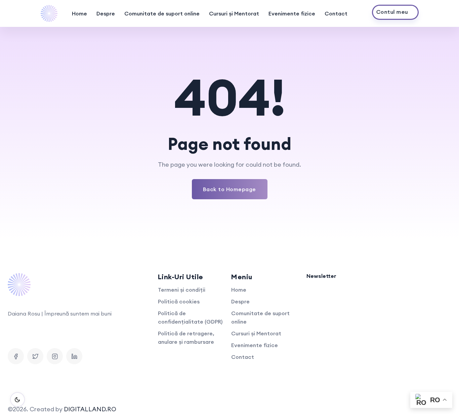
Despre (105, 13)
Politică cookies (179, 301)
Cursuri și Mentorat (234, 13)
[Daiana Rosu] (49, 13)
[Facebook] (16, 356)
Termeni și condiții (181, 289)
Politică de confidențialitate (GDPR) (190, 317)
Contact (336, 13)
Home (79, 13)
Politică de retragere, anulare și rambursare (186, 337)
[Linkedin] (74, 356)
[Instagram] (55, 356)
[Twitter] (35, 356)
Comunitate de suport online (162, 13)
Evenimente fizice (291, 13)
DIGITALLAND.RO (90, 409)
